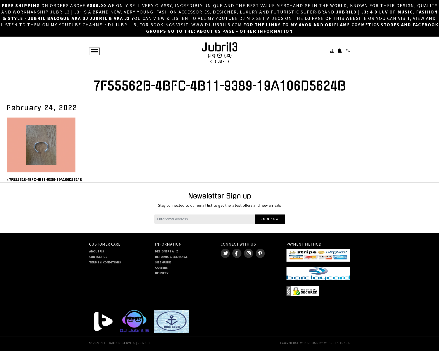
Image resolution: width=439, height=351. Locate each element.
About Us (96, 251)
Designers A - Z (166, 251)
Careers (161, 267)
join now (270, 219)
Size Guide (163, 262)
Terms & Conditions (105, 262)
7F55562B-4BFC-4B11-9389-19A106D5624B (45, 179)
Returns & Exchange (171, 257)
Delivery (162, 273)
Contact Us (98, 257)
